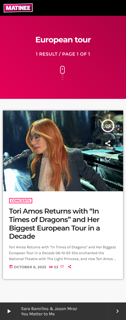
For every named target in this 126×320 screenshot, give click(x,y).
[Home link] (18, 8)
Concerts (20, 201)
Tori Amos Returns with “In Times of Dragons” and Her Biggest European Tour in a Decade (54, 224)
